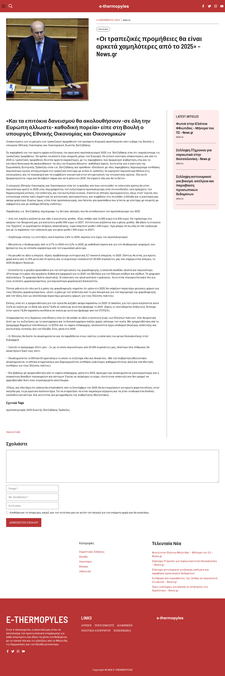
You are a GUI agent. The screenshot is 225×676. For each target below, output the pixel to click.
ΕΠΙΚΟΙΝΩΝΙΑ (122, 630)
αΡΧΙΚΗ (86, 625)
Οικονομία (103, 29)
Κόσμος (83, 566)
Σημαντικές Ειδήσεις (92, 551)
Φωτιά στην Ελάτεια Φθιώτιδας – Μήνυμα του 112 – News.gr (195, 127)
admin (126, 20)
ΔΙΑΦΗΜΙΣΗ (124, 625)
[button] (10, 6)
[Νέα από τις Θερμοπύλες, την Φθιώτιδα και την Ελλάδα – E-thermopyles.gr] (114, 6)
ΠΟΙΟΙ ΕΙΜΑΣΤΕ (104, 625)
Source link (13, 431)
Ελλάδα (83, 556)
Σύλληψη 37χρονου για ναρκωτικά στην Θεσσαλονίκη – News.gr (194, 154)
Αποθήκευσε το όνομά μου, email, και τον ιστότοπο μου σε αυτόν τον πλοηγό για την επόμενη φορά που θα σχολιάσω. (79, 512)
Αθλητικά (85, 571)
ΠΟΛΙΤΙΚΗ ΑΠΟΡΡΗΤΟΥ (96, 630)
